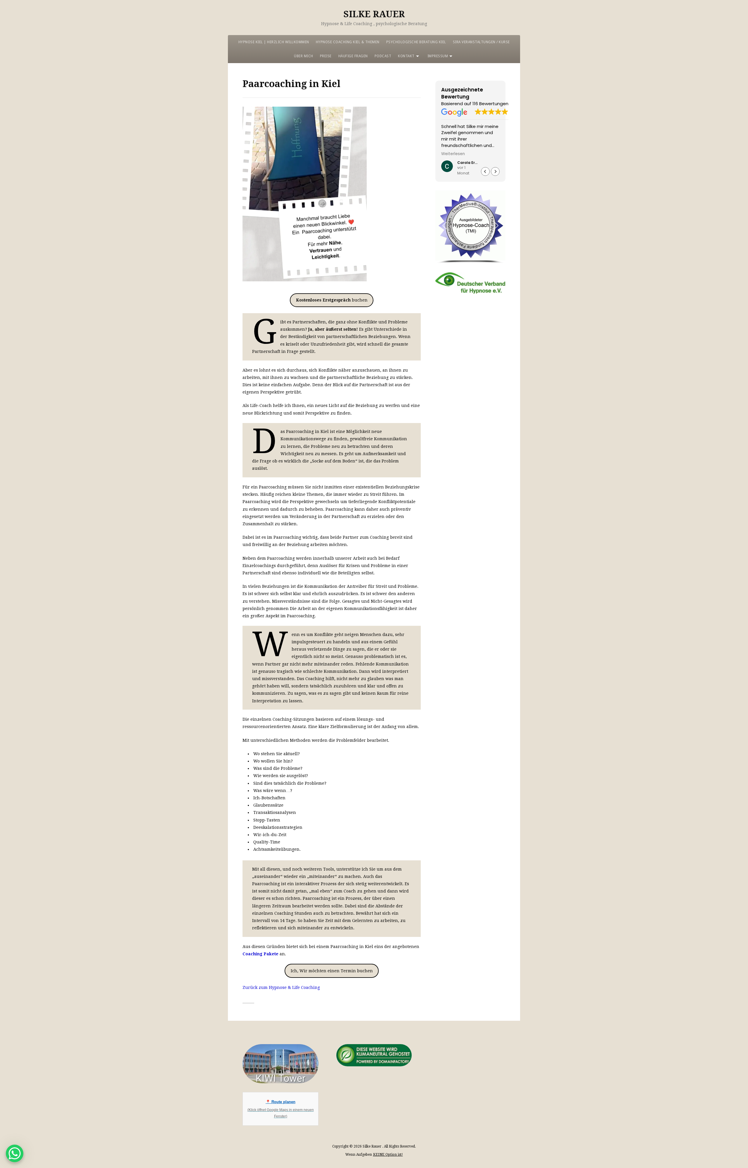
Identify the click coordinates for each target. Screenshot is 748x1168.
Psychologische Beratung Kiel (416, 42)
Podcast (383, 56)
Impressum (437, 56)
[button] (495, 171)
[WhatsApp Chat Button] (14, 1153)
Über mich (303, 56)
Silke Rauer (374, 14)
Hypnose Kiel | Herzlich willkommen (273, 42)
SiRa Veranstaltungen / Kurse (481, 42)
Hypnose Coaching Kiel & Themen (348, 42)
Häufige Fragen (353, 56)
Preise (326, 56)
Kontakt (406, 56)
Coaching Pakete (260, 954)
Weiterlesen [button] (453, 154)
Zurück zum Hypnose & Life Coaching (281, 987)
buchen (332, 300)
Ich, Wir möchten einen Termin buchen (332, 970)
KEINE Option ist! (388, 1154)
